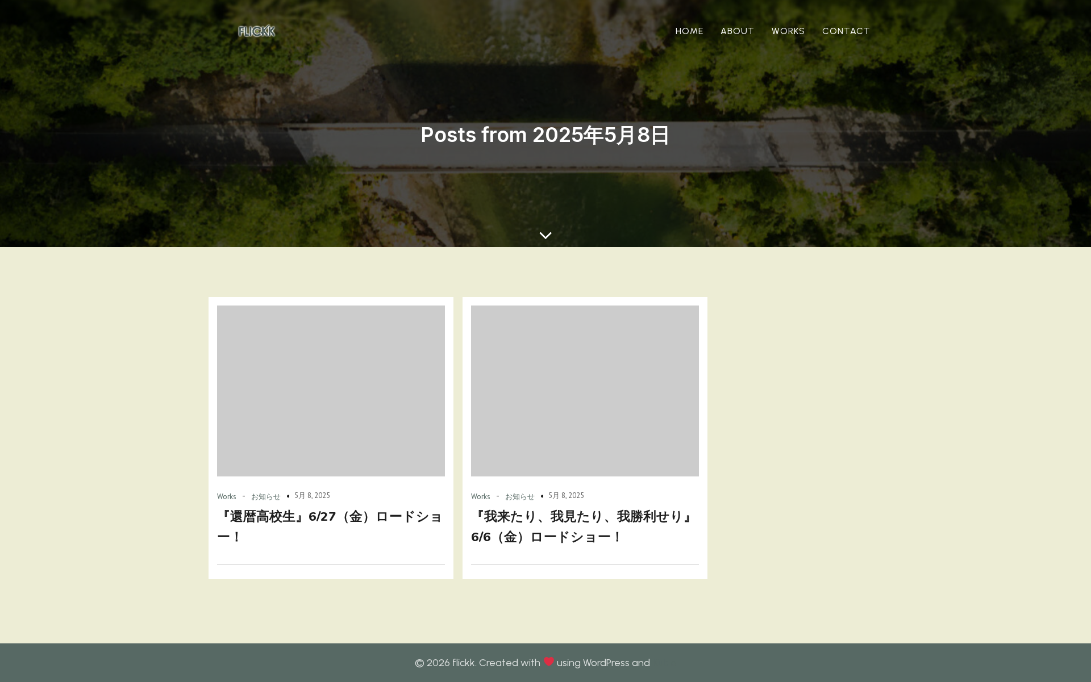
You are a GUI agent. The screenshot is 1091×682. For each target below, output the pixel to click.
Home (689, 31)
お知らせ (266, 496)
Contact (846, 31)
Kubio (664, 662)
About (738, 31)
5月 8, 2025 (312, 495)
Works (788, 31)
